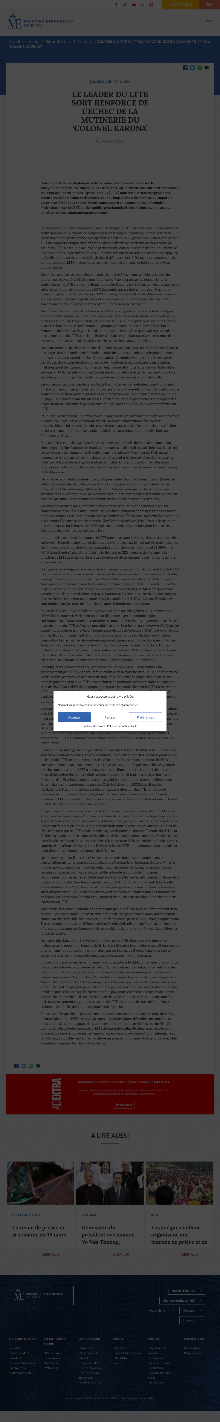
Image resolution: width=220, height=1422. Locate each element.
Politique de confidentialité (122, 726)
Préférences (145, 717)
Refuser (110, 717)
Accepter (74, 717)
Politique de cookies (94, 726)
